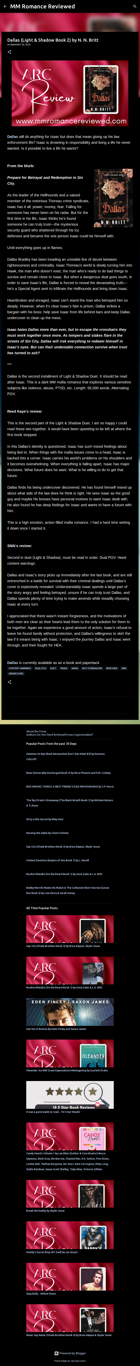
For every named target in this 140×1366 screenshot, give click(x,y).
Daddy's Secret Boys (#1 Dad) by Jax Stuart (52, 1252)
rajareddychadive (78, 1361)
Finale (64, 668)
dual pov (40, 668)
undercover (16, 673)
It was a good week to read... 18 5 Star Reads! (53, 1111)
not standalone (92, 668)
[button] (9, 52)
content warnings (20, 668)
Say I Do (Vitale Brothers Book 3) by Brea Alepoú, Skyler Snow (63, 846)
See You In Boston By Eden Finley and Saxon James (56, 1029)
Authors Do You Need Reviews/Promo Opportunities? (59, 734)
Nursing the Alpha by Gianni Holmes (47, 833)
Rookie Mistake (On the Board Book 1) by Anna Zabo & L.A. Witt (64, 874)
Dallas (12, 137)
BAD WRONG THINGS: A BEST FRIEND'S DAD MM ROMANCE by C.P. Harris (70, 786)
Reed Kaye (111, 668)
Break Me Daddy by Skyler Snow (45, 1210)
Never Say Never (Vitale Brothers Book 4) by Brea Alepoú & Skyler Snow (69, 1335)
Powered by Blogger (72, 1353)
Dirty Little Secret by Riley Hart (44, 819)
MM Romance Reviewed (42, 6)
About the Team (36, 731)
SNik (124, 668)
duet (53, 668)
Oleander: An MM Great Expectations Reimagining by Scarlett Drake (67, 1070)
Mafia (75, 668)
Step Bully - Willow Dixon (41, 1293)
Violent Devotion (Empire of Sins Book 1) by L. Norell (57, 860)
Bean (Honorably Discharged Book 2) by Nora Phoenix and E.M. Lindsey (68, 772)
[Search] (135, 6)
